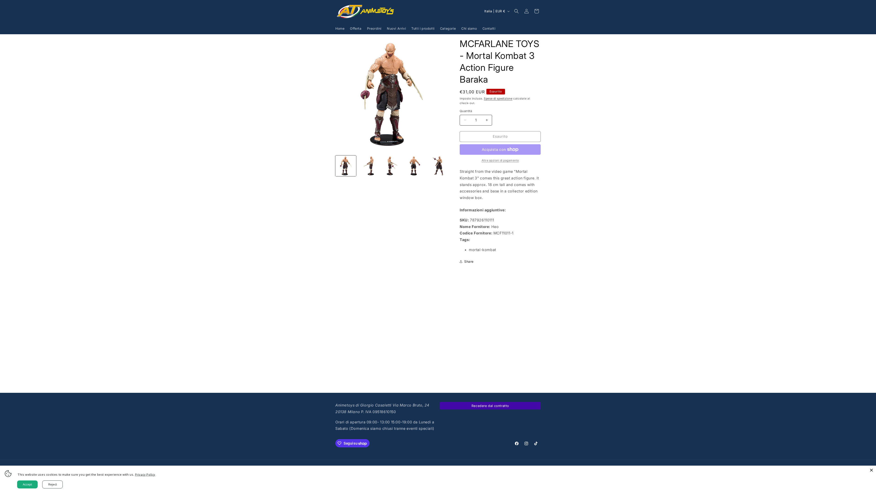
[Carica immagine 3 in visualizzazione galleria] (391, 165)
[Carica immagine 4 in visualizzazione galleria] (414, 165)
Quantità (466, 111)
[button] (516, 11)
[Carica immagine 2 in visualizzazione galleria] (368, 165)
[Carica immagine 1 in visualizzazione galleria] (345, 165)
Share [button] (469, 261)
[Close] (871, 470)
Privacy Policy (145, 474)
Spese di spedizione (498, 98)
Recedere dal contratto (490, 406)
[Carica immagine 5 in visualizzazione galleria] (438, 165)
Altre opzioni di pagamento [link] (500, 160)
